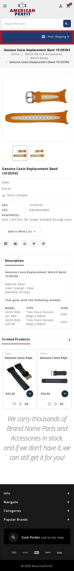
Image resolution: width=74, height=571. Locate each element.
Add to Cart (30, 394)
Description (14, 261)
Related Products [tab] (16, 339)
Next (69, 339)
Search (66, 23)
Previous (5, 339)
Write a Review (15, 195)
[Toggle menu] (6, 6)
